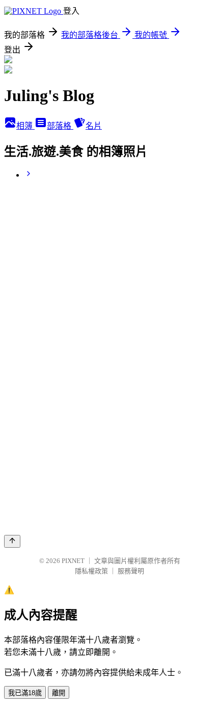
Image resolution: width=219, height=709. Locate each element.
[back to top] (12, 541)
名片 (94, 125)
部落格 (60, 125)
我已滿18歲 (25, 693)
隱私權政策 (91, 571)
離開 (58, 693)
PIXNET (73, 561)
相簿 (25, 125)
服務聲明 (131, 571)
